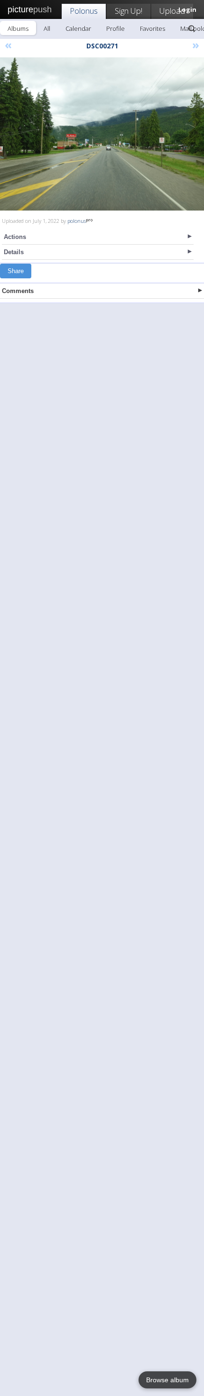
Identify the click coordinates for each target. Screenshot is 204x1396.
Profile (115, 28)
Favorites (152, 28)
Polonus (84, 10)
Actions (15, 236)
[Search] (191, 28)
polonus (76, 220)
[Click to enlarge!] (102, 134)
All (47, 28)
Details (14, 252)
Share (16, 271)
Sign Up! (128, 10)
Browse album (167, 1380)
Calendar (78, 28)
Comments (18, 290)
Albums (18, 28)
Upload (172, 10)
